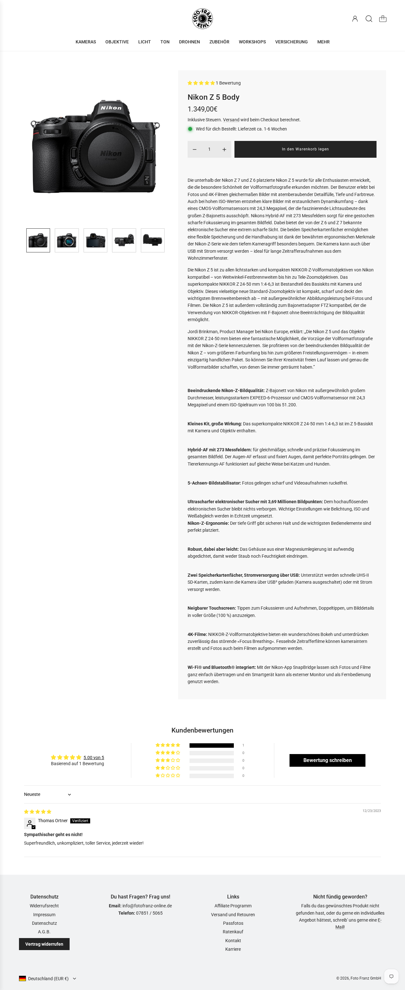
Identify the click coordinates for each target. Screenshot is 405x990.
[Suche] (369, 19)
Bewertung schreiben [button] (327, 760)
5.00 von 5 (94, 757)
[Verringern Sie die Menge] (195, 149)
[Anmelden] (355, 19)
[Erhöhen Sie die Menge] (224, 149)
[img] (37, 811)
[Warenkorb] (383, 19)
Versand (231, 119)
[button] (34, 147)
